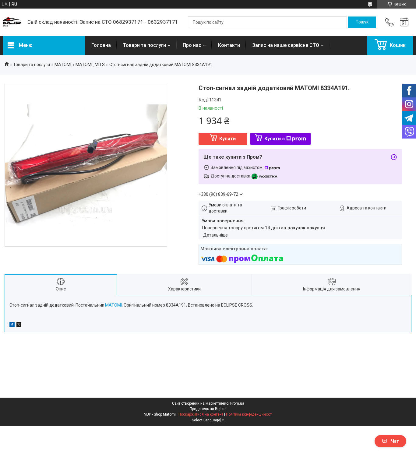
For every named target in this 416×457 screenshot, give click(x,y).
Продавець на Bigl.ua (208, 409)
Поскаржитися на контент (200, 414)
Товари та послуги (144, 45)
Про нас (192, 45)
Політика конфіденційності (249, 414)
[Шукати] (362, 22)
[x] (18, 325)
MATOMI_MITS (90, 64)
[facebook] (12, 325)
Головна (101, 45)
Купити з (274, 139)
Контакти (229, 45)
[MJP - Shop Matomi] (12, 22)
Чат (395, 441)
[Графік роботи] (404, 22)
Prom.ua (237, 403)
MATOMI (63, 64)
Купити (227, 139)
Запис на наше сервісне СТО (285, 45)
